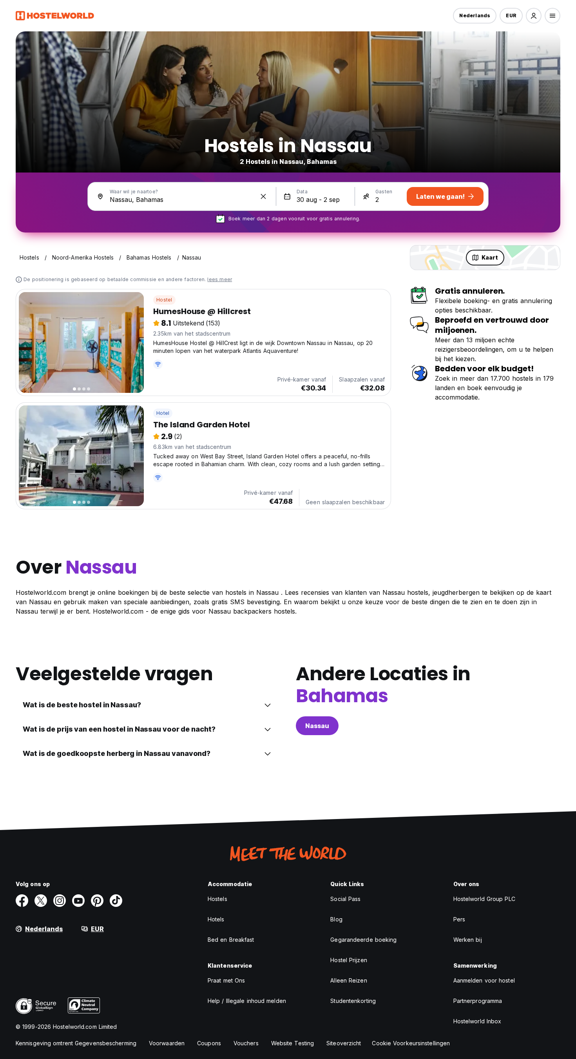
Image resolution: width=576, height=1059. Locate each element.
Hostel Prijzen (348, 960)
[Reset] (263, 196)
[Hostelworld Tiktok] (116, 900)
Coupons (209, 1043)
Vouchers (246, 1043)
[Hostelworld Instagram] (59, 900)
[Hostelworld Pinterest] (97, 900)
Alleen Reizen (348, 980)
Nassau (317, 726)
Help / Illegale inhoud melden (247, 1000)
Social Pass (345, 899)
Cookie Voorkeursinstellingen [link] (411, 1043)
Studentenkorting (353, 1000)
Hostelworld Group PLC (484, 899)
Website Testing (292, 1043)
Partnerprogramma (477, 1000)
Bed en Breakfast (231, 939)
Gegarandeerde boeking (363, 939)
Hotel (162, 413)
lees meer (219, 279)
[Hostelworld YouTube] (78, 900)
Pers (459, 919)
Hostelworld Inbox (477, 1021)
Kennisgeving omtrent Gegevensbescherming (76, 1043)
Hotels (216, 919)
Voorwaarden (167, 1043)
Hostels (217, 899)
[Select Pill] (534, 16)
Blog (336, 919)
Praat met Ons (226, 980)
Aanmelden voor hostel (484, 980)
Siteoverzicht (343, 1043)
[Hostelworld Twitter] (40, 900)
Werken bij (467, 939)
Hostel (164, 300)
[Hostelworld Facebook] (22, 900)
